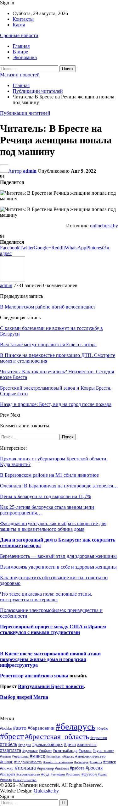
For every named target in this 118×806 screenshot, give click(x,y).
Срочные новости (19, 35)
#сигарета (7, 774)
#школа (6, 780)
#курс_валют (103, 750)
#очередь (81, 762)
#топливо (73, 774)
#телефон (58, 774)
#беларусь (75, 726)
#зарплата (10, 750)
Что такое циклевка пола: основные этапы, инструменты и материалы (46, 596)
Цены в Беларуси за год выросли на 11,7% (45, 496)
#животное (87, 744)
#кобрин (45, 751)
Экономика (25, 57)
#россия (94, 767)
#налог (6, 761)
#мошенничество (90, 756)
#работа (77, 767)
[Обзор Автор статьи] (12, 279)
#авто (19, 728)
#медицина (20, 756)
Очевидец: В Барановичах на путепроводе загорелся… (59, 485)
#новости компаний (58, 762)
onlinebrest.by (104, 225)
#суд (45, 774)
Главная (21, 46)
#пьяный (62, 768)
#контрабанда (65, 750)
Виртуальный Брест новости (51, 686)
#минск (37, 756)
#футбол (89, 774)
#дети (70, 744)
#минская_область (60, 756)
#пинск (109, 762)
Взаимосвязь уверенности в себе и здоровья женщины (58, 567)
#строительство (28, 774)
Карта (19, 24)
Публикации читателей (25, 113)
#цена (102, 774)
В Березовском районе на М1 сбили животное (49, 475)
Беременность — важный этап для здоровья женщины (58, 556)
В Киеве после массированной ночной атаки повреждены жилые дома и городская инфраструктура (50, 659)
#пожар (7, 768)
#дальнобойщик (47, 744)
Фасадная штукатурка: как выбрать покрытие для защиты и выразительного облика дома (53, 526)
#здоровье (30, 751)
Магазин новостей (20, 74)
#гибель (8, 744)
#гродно (24, 745)
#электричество (25, 780)
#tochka (6, 728)
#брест (12, 736)
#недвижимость (28, 761)
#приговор (45, 768)
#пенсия (96, 762)
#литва (5, 756)
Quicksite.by (46, 790)
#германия (98, 738)
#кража (85, 750)
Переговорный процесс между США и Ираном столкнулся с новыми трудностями (53, 629)
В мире (20, 51)
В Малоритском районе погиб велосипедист (47, 306)
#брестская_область (57, 736)
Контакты (23, 19)
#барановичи (41, 728)
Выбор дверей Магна (24, 697)
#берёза (102, 728)
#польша (25, 767)
